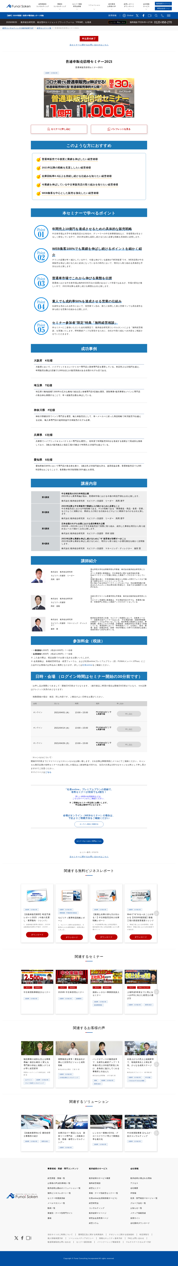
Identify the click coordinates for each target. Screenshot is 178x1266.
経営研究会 (94, 1203)
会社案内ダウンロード (140, 1223)
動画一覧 (51, 1208)
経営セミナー (95, 1188)
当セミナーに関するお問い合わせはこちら (89, 45)
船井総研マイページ (97, 1213)
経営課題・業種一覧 (56, 1178)
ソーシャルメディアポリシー (81, 1238)
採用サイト (135, 1218)
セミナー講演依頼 (84, 1242)
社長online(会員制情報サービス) (103, 1198)
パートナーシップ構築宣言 (108, 1242)
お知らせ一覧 (136, 1208)
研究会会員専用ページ (98, 1218)
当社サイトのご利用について (60, 1234)
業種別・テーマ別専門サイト (60, 1213)
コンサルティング (96, 1208)
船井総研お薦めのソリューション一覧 (64, 1188)
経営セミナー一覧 (44, 28)
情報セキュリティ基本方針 (110, 1238)
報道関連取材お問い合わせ (59, 1242)
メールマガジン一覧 (56, 1203)
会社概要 (134, 1188)
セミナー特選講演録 (56, 1198)
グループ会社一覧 (138, 1203)
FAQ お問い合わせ (136, 1238)
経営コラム (94, 1223)
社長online (87, 665)
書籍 (49, 1218)
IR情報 (133, 1193)
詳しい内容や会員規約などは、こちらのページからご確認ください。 (89, 797)
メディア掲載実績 (138, 1213)
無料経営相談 (95, 1183)
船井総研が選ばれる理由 (141, 1178)
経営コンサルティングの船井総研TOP (18, 28)
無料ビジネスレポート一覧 (59, 1193)
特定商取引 (144, 1234)
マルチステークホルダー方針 (138, 1242)
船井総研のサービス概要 (99, 1178)
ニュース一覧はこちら (117, 22)
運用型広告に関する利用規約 (90, 1234)
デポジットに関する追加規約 (121, 1234)
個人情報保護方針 (55, 1238)
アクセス (134, 1183)
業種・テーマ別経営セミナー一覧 (103, 1193)
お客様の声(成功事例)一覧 (59, 1183)
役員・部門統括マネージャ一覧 (144, 1198)
